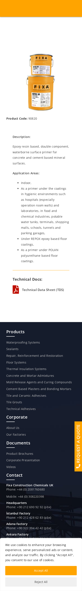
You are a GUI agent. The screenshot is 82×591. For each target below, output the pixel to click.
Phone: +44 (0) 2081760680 (25, 489)
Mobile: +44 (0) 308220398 (25, 496)
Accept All (41, 570)
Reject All (41, 582)
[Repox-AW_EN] (41, 54)
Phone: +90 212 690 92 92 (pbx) (28, 507)
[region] (41, 564)
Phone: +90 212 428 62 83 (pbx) (28, 518)
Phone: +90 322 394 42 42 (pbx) (28, 528)
